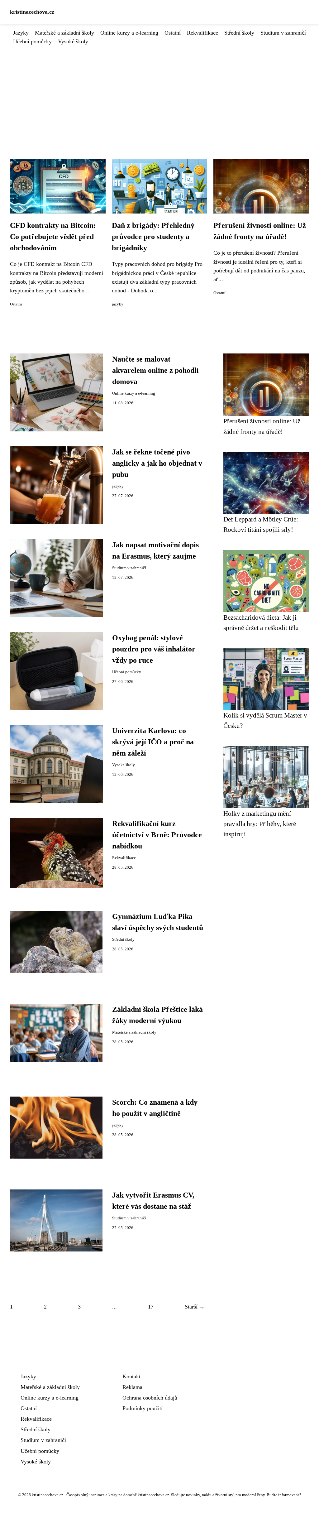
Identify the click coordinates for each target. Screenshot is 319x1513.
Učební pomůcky (32, 41)
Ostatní (172, 33)
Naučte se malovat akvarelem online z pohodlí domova (155, 370)
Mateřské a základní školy (64, 33)
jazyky (117, 304)
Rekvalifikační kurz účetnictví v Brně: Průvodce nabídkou (157, 834)
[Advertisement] (159, 92)
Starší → (195, 1307)
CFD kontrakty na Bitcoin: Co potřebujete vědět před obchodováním (53, 236)
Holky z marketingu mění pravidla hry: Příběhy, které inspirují (259, 824)
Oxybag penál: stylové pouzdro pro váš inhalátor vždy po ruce (153, 649)
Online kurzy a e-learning (129, 33)
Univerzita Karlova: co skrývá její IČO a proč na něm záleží (153, 742)
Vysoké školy (73, 41)
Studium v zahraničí (283, 33)
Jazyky (21, 33)
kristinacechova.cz (32, 12)
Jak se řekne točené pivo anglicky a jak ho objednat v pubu (157, 463)
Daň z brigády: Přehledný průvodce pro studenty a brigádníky (153, 236)
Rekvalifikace (202, 33)
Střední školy (239, 33)
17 (151, 1307)
